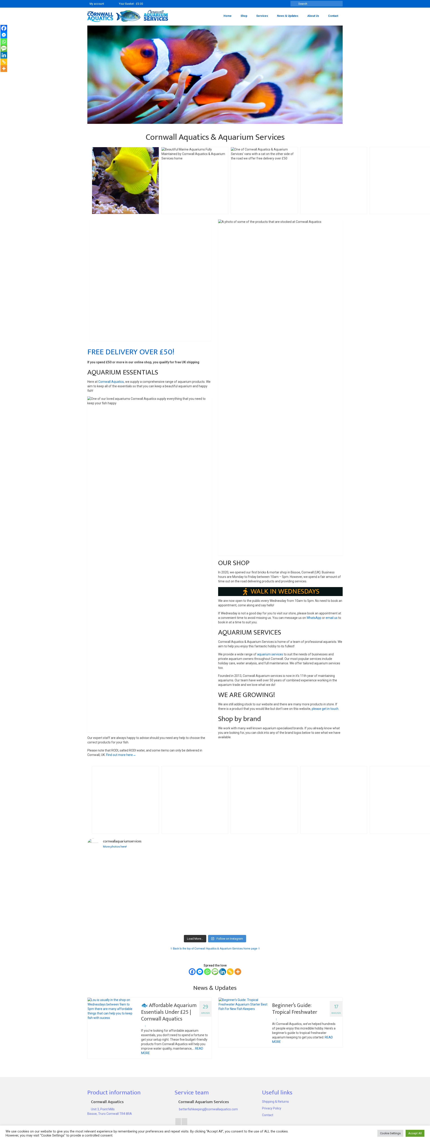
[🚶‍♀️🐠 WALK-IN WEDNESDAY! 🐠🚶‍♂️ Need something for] (183, 893)
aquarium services (270, 654)
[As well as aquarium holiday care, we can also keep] (118, 877)
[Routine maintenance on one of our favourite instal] (312, 891)
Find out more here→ (121, 755)
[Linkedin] (222, 971)
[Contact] (109, 4)
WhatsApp (314, 618)
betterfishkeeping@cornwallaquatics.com (208, 1109)
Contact (267, 1115)
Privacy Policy (271, 1108)
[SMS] (215, 971)
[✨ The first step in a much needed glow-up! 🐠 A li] (247, 879)
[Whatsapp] (207, 971)
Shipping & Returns (275, 1101)
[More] (237, 971)
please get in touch (325, 708)
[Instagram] (184, 1121)
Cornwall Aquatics (111, 381)
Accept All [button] (415, 1133)
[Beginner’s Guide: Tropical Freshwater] (243, 1004)
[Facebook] (192, 971)
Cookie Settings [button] (390, 1133)
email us (332, 618)
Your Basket (130, 3)
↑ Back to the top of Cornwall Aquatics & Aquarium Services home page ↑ (215, 948)
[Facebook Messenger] (199, 971)
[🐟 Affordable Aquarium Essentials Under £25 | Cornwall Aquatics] (112, 1009)
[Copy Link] (230, 971)
